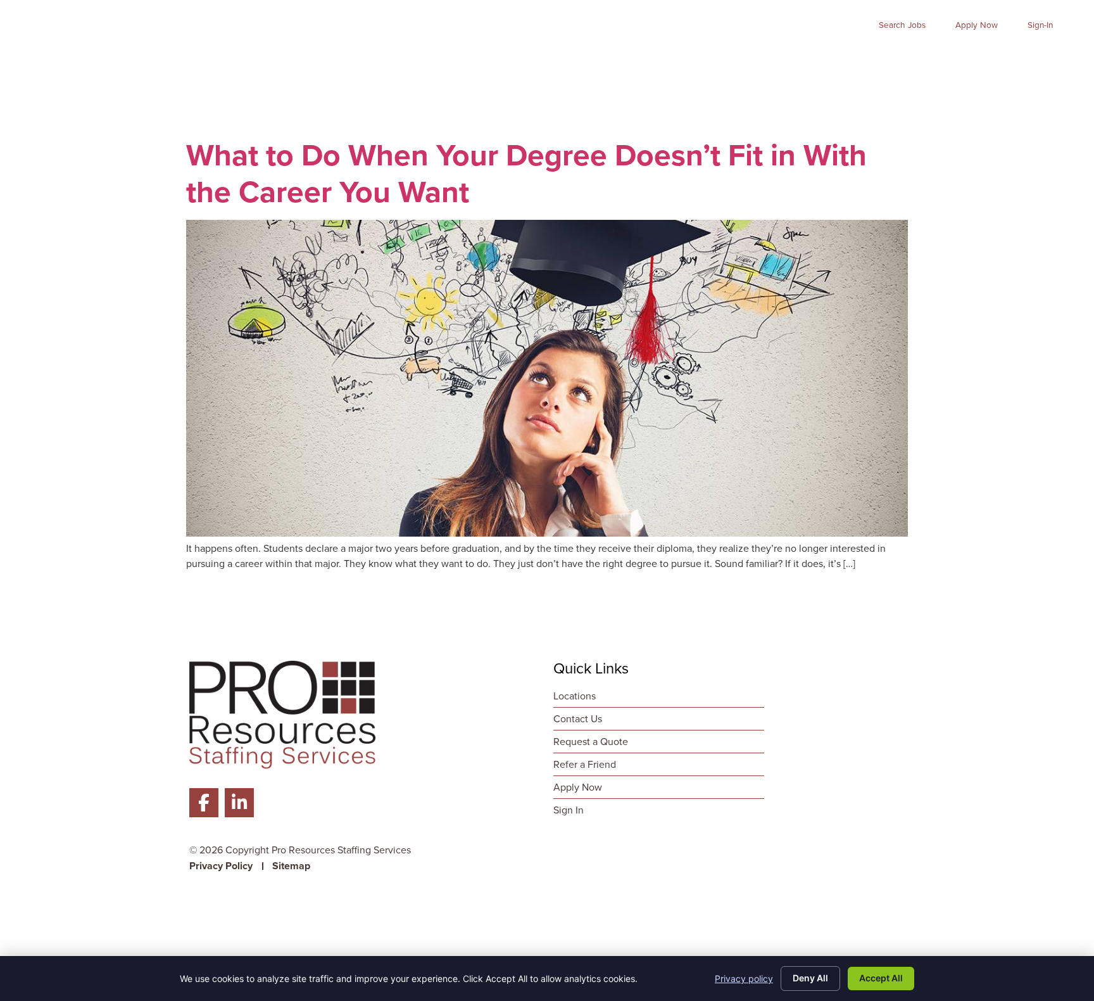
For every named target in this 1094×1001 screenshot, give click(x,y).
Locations (1044, 60)
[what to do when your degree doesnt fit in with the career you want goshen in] (547, 533)
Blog (984, 60)
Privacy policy (744, 978)
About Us (835, 60)
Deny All (810, 977)
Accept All (881, 977)
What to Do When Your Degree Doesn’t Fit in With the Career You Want (526, 173)
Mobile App (919, 60)
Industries (748, 60)
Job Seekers (562, 60)
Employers (658, 60)
